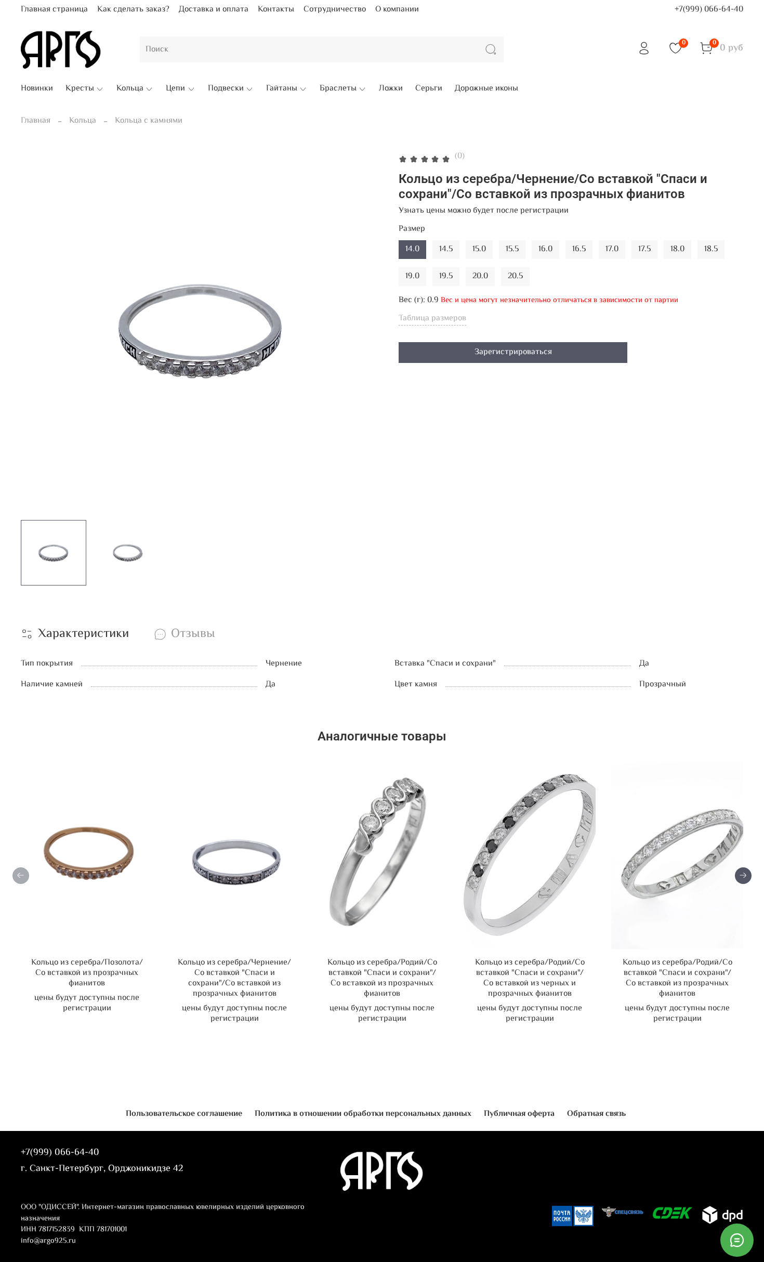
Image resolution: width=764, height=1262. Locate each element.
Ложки (391, 89)
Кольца (129, 89)
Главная (35, 120)
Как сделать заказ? (133, 9)
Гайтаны (281, 89)
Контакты (276, 9)
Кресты (79, 89)
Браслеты (338, 89)
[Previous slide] (37, 331)
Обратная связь (596, 1114)
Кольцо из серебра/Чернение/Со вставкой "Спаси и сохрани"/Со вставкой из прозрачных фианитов (234, 978)
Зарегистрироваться (513, 352)
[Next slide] (365, 331)
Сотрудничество (335, 9)
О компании (397, 9)
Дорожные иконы (486, 89)
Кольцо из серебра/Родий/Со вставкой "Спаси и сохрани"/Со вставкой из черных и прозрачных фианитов (530, 978)
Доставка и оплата (213, 9)
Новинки (37, 89)
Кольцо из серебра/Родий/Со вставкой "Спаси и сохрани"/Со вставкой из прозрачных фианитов (382, 978)
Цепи (175, 89)
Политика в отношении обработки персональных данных (363, 1114)
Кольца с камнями (148, 120)
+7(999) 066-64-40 (709, 9)
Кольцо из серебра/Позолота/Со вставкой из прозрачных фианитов (87, 973)
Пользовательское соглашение (184, 1114)
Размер (412, 229)
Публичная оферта (519, 1114)
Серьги (428, 89)
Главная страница (54, 9)
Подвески (226, 89)
